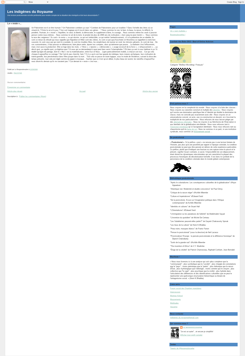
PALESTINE (18, 73)
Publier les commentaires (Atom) (32, 96)
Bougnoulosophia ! (177, 35)
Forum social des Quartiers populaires (185, 288)
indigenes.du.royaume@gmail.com (184, 318)
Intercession (175, 292)
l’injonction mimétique (179, 127)
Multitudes (174, 303)
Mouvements (175, 299)
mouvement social (202, 132)
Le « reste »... (14, 23)
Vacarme (173, 307)
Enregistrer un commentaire (18, 87)
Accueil (82, 91)
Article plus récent (14, 91)
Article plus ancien (150, 91)
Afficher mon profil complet (191, 335)
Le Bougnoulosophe (192, 327)
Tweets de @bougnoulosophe (182, 348)
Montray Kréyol (176, 296)
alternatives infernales (183, 122)
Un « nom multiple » (178, 31)
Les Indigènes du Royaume (30, 12)
